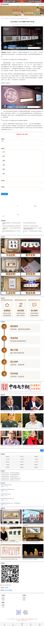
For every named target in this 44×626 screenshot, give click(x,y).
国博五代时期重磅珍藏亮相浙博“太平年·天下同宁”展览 (11, 231)
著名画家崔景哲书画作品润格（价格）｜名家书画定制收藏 (10, 503)
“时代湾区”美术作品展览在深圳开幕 (29, 222)
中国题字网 (17, 24)
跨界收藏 (7, 467)
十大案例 (36, 459)
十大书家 (7, 459)
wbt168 (20, 24)
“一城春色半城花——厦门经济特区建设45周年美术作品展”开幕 (11, 228)
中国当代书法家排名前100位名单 (6, 484)
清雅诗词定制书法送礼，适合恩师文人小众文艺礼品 (10, 479)
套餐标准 (36, 467)
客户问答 (21, 456)
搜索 (42, 450)
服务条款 (3, 598)
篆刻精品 (36, 464)
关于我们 (3, 597)
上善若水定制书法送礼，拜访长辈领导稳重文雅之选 (10, 474)
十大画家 (21, 459)
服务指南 (3, 604)
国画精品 (21, 464)
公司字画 (36, 461)
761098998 (6, 587)
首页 (2, 18)
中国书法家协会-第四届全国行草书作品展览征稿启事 (11, 225)
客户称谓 (3, 180)
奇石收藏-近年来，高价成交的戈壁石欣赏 (30, 225)
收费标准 (36, 456)
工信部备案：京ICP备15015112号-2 (22, 620)
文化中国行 (3, 216)
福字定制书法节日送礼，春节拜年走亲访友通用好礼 (10, 472)
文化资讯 (6, 18)
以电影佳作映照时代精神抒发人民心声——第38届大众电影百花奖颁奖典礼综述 (32, 228)
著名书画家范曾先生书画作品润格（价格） (8, 489)
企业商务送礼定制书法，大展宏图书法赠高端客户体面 (10, 478)
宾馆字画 (21, 461)
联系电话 (3, 186)
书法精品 (7, 464)
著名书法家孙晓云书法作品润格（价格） (7, 498)
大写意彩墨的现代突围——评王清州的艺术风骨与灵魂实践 (11, 223)
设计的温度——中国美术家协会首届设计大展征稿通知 (32, 231)
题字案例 (24, 597)
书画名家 (24, 598)
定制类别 (3, 161)
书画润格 (21, 467)
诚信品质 (7, 456)
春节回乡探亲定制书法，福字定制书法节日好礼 (9, 476)
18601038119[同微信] (8, 590)
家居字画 (7, 461)
